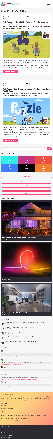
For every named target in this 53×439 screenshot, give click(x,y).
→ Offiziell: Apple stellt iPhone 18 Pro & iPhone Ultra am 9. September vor (14, 386)
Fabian (29, 83)
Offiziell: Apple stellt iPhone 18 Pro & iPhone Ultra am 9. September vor (19, 417)
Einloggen (26, 185)
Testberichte (26, 176)
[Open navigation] (49, 4)
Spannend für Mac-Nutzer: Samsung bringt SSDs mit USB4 (16, 418)
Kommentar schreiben (9, 18)
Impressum (5, 407)
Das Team (26, 193)
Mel (29, 16)
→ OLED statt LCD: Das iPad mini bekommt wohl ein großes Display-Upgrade (15, 371)
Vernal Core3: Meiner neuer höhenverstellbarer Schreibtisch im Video (19, 327)
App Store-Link (13, 60)
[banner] (10, 4)
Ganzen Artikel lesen (10, 71)
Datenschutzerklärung (8, 408)
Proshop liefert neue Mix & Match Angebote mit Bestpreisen (17, 312)
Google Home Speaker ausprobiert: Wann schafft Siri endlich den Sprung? (20, 341)
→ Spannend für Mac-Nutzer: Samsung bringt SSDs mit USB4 (12, 364)
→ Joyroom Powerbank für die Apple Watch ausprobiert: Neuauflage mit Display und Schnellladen (18, 379)
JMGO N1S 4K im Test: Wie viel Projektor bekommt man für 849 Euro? (19, 332)
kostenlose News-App (21, 400)
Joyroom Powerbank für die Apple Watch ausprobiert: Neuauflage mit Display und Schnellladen (24, 322)
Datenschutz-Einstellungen (6, 437)
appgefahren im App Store (26, 181)
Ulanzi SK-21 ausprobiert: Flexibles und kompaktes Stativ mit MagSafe (19, 336)
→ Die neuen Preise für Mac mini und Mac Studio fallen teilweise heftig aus (14, 356)
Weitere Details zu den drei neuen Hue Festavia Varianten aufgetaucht (19, 237)
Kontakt (26, 189)
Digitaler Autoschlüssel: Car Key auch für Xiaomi (14, 414)
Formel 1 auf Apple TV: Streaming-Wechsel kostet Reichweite (16, 420)
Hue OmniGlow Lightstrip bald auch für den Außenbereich (16, 278)
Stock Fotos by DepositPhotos (7, 435)
